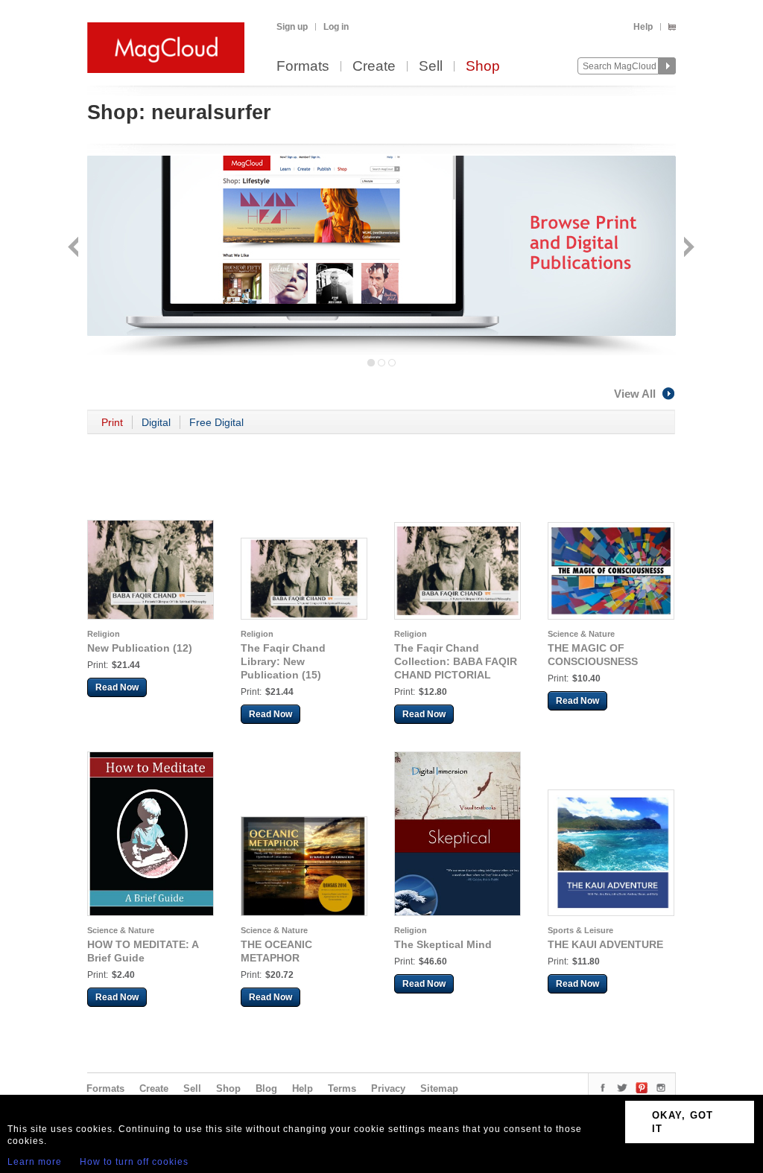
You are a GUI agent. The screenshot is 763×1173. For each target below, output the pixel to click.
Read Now (117, 687)
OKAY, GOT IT (683, 1122)
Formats (302, 67)
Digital (156, 422)
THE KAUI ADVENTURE (605, 944)
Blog (266, 1088)
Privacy (388, 1088)
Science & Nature (581, 633)
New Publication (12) (139, 648)
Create (374, 67)
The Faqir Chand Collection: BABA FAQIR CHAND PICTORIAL (455, 661)
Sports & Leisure (580, 930)
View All (635, 393)
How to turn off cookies (134, 1162)
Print (112, 422)
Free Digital (216, 422)
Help (643, 27)
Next (687, 248)
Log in (336, 27)
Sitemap (439, 1088)
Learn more (34, 1162)
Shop (483, 67)
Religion (103, 633)
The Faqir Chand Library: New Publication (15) (283, 661)
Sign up (292, 27)
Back (75, 248)
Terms (342, 1088)
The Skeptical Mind (443, 944)
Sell (431, 67)
